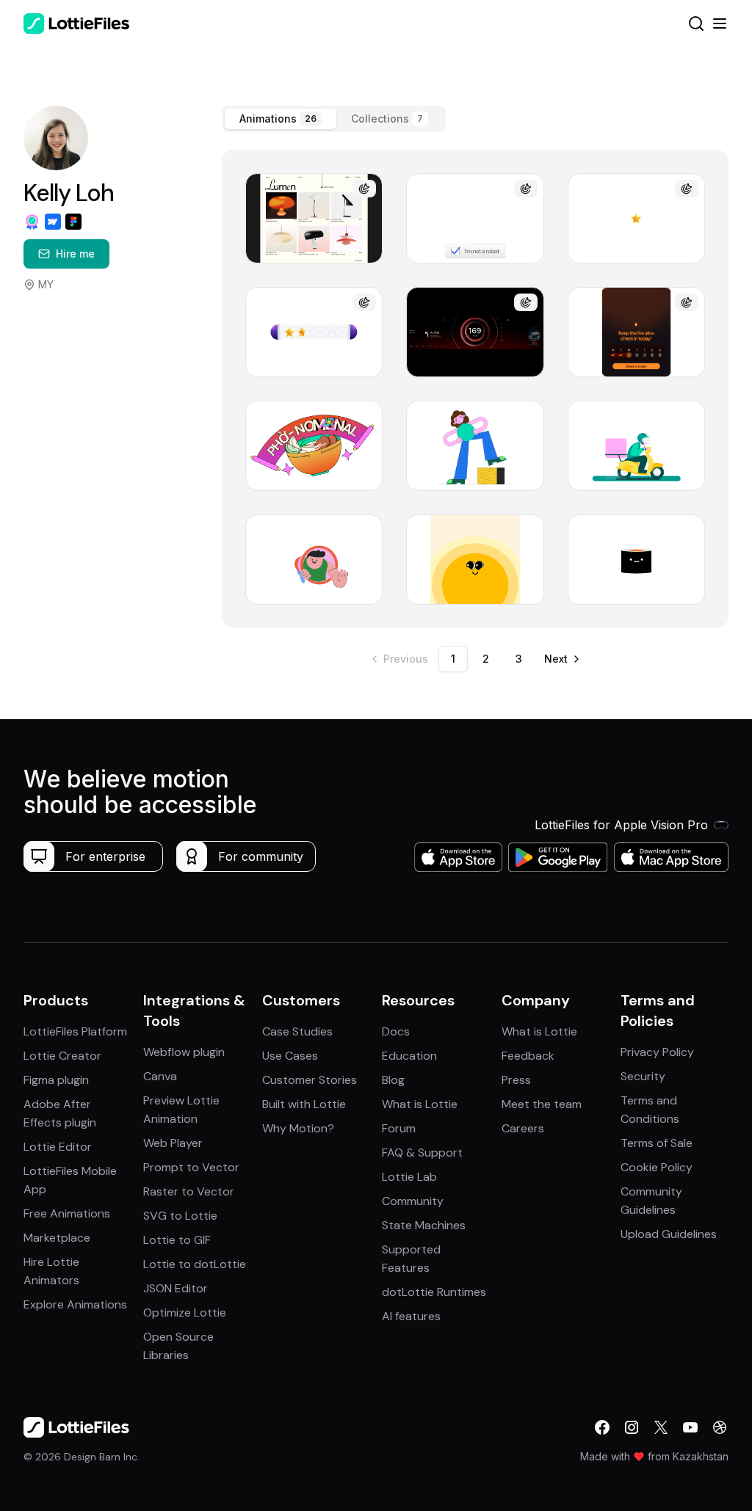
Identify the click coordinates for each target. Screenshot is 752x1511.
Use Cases (290, 1055)
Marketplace (57, 1237)
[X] (661, 1427)
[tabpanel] (475, 389)
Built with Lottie (304, 1104)
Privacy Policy (657, 1052)
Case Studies (297, 1031)
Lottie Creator (62, 1055)
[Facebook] (602, 1427)
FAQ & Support (422, 1152)
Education (409, 1055)
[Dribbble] (719, 1427)
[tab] (280, 119)
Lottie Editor (58, 1146)
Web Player (173, 1143)
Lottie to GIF (177, 1240)
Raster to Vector (188, 1191)
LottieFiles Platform (75, 1031)
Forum (399, 1128)
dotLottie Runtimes (434, 1292)
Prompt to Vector (191, 1167)
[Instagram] (631, 1427)
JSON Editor (175, 1288)
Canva (160, 1076)
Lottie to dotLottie (194, 1264)
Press (516, 1080)
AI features (411, 1316)
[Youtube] (690, 1427)
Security (643, 1076)
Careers (523, 1128)
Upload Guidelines (669, 1234)
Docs (396, 1031)
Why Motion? (298, 1128)
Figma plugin (56, 1080)
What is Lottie (420, 1104)
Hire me (75, 253)
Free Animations (67, 1213)
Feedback (528, 1055)
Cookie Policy (657, 1167)
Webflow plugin (184, 1052)
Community (413, 1201)
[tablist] (334, 119)
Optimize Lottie (184, 1312)
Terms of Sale (657, 1143)
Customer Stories (309, 1080)
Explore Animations (75, 1304)
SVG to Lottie (180, 1215)
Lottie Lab (409, 1176)
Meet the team (542, 1104)
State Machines (424, 1225)
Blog (393, 1080)
